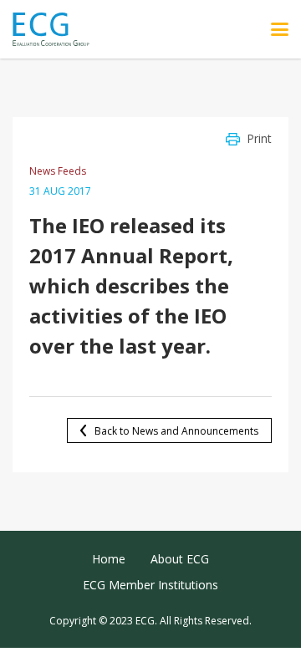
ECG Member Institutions (150, 585)
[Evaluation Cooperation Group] (57, 29)
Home (108, 559)
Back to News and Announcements (176, 431)
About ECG (179, 559)
